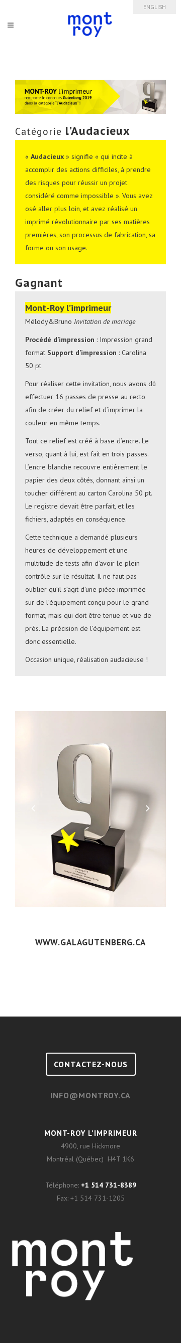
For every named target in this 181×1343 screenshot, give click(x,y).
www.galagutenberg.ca (90, 942)
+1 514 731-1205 (97, 1198)
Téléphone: (63, 1185)
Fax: (63, 1198)
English (154, 7)
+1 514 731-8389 (108, 1185)
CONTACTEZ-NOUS (91, 1064)
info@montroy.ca (90, 1095)
